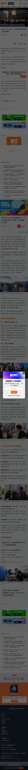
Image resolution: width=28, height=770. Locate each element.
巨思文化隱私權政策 (16, 395)
